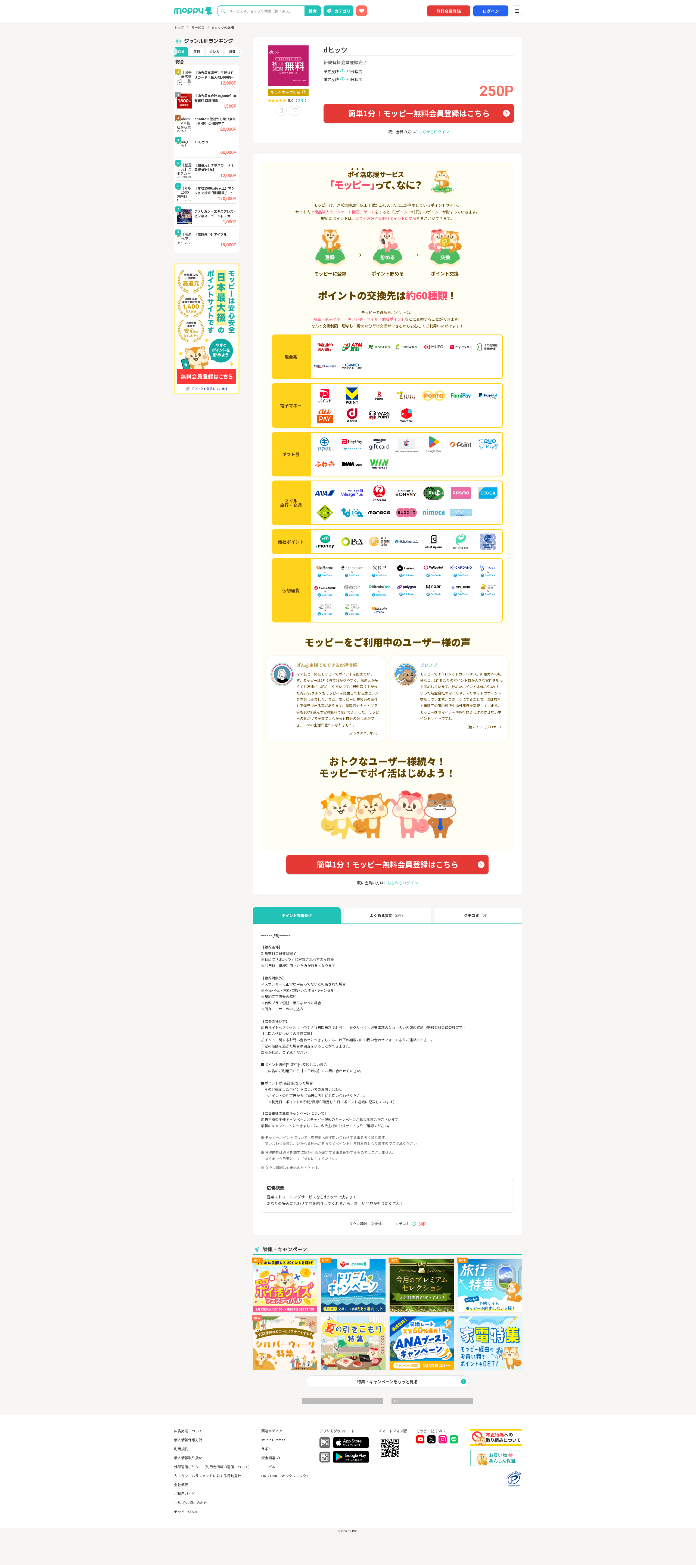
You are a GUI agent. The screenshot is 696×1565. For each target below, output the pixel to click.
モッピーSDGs (185, 1511)
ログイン (491, 11)
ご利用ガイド (184, 1493)
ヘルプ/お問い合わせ (190, 1502)
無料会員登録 (448, 11)
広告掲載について (188, 1430)
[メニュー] (516, 10)
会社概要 (181, 1484)
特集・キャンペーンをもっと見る (387, 1381)
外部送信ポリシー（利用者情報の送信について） (213, 1466)
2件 (301, 100)
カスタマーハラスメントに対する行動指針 (207, 1475)
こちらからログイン (432, 131)
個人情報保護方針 (188, 1439)
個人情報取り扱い (188, 1457)
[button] (174, 51)
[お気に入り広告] (361, 10)
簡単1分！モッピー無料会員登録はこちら (419, 113)
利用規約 (181, 1448)
